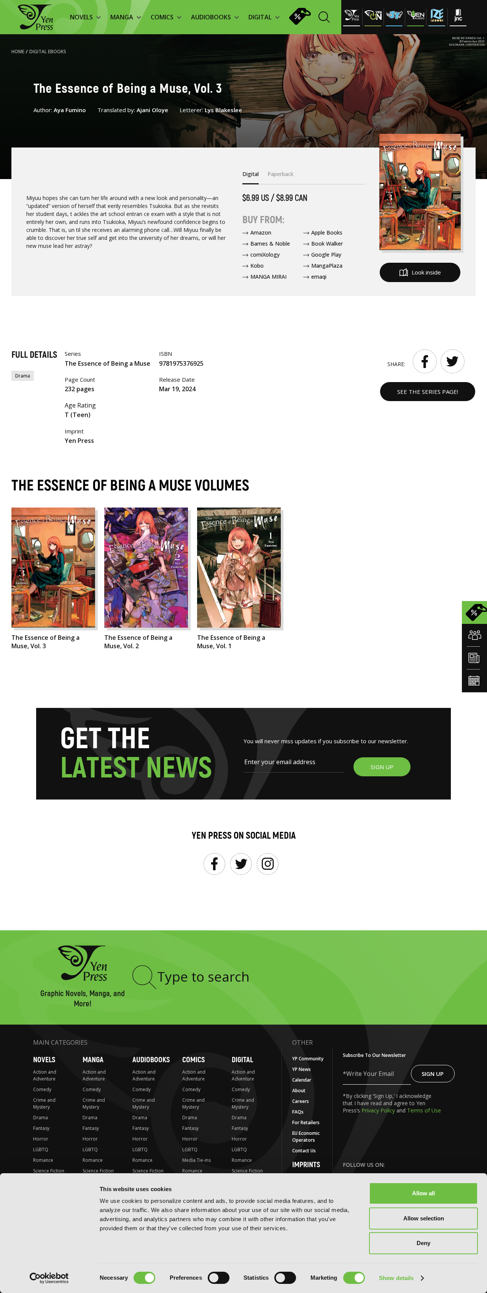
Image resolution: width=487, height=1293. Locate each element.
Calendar (301, 1080)
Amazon (260, 232)
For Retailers (306, 1122)
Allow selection (423, 1218)
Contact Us (304, 1150)
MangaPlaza (326, 265)
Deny (423, 1243)
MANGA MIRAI (268, 276)
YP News (301, 1069)
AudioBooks (151, 1060)
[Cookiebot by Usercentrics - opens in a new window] (49, 1278)
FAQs (298, 1112)
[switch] (218, 1278)
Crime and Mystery (44, 1103)
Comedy (42, 1089)
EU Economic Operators (306, 1136)
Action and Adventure (44, 1075)
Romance (43, 1160)
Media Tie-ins (196, 1160)
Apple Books (326, 232)
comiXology (265, 254)
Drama (22, 376)
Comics (193, 1060)
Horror (40, 1139)
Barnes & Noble (270, 243)
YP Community (307, 1058)
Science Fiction (48, 1171)
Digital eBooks (47, 51)
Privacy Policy (378, 1110)
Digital (242, 1060)
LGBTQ (40, 1149)
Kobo (257, 265)
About (299, 1090)
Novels (44, 1060)
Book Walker (327, 243)
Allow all (423, 1193)
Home (17, 51)
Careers (300, 1101)
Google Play (326, 254)
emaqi (318, 276)
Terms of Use (424, 1110)
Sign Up (433, 1073)
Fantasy (41, 1128)
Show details (396, 1278)
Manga (93, 1060)
